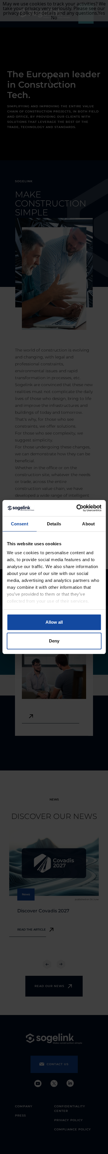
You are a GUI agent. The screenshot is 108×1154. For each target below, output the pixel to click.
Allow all (54, 622)
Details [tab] (54, 523)
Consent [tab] (19, 523)
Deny (54, 640)
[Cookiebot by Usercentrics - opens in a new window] (76, 508)
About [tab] (88, 523)
